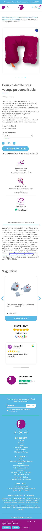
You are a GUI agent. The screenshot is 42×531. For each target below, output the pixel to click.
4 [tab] (25, 77)
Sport (21, 459)
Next (40, 265)
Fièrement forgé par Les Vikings (21, 517)
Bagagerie (21, 470)
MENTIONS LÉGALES (21, 491)
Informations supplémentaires (21, 222)
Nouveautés (21, 450)
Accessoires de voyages (11, 19)
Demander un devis (21, 447)
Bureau (21, 463)
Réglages (25, 527)
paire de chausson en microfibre (21, 253)
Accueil (5, 17)
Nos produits (14, 17)
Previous (2, 265)
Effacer (6, 138)
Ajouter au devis (15, 148)
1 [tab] (15, 77)
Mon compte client (21, 486)
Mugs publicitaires (21, 477)
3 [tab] (22, 77)
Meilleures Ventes (21, 452)
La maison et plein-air (21, 475)
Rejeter (16, 527)
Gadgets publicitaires (28, 17)
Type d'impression (9, 132)
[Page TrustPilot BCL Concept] (21, 380)
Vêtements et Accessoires (21, 472)
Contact (21, 443)
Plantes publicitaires (21, 466)
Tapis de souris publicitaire (21, 479)
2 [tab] (18, 77)
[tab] (21, 222)
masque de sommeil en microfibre (15, 255)
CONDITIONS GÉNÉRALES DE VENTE (21, 488)
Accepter (6, 527)
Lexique (21, 445)
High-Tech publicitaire (21, 468)
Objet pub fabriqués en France (21, 461)
